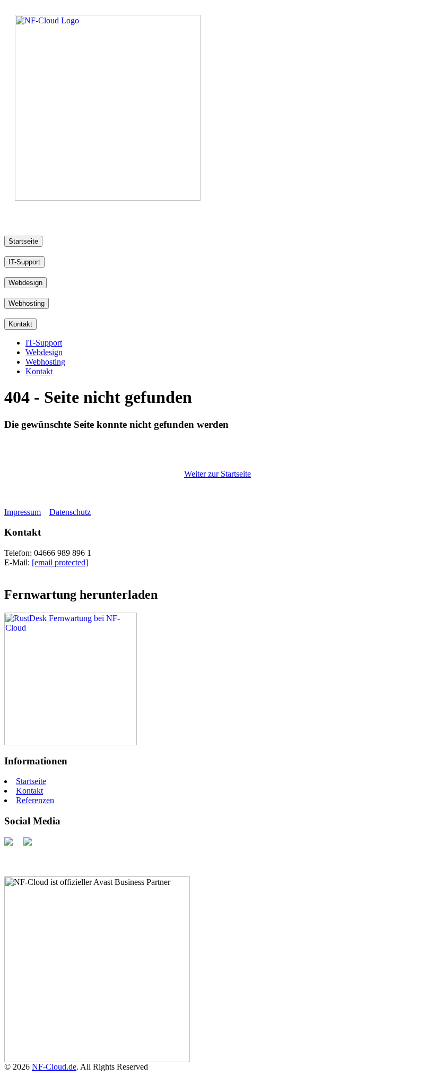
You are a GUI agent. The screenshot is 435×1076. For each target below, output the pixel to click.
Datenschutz (70, 512)
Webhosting (26, 303)
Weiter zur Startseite (217, 473)
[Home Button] (107, 197)
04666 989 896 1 (62, 552)
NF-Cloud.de (54, 1066)
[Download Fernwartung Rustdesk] (70, 742)
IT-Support (24, 262)
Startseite (23, 241)
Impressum (22, 512)
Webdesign (25, 283)
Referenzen (35, 800)
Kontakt (20, 324)
